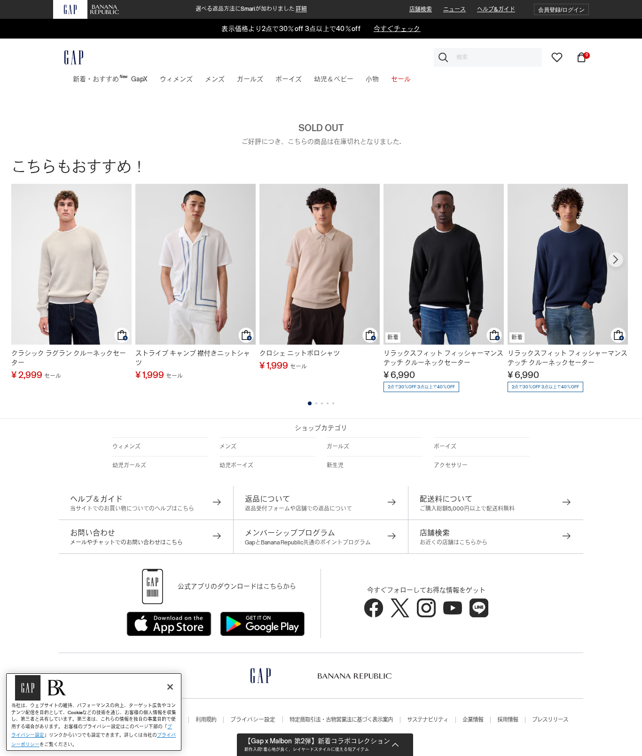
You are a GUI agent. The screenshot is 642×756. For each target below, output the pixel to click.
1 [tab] (310, 403)
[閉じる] (170, 687)
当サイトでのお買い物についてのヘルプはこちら (132, 508)
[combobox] (488, 57)
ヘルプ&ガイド (496, 9)
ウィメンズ (126, 446)
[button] (561, 9)
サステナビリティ (427, 720)
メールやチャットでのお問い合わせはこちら (126, 542)
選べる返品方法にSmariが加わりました (251, 9)
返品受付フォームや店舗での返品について (298, 508)
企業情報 (472, 720)
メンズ (227, 446)
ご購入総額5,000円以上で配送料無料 (467, 508)
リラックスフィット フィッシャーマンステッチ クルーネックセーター (443, 357)
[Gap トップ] (68, 57)
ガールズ (338, 446)
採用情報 (507, 720)
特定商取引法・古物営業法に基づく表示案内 (341, 720)
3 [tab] (322, 403)
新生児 (335, 465)
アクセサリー (451, 465)
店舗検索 (420, 9)
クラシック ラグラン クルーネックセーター (68, 357)
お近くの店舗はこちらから (453, 542)
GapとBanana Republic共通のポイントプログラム (308, 542)
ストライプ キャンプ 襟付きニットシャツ (192, 357)
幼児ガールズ (129, 465)
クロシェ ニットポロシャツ (299, 353)
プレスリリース (550, 720)
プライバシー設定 (252, 720)
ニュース (454, 9)
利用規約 (206, 720)
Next (615, 259)
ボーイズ (445, 446)
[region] (94, 712)
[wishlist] (557, 57)
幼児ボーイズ (236, 465)
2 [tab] (316, 403)
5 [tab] (333, 403)
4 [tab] (328, 403)
